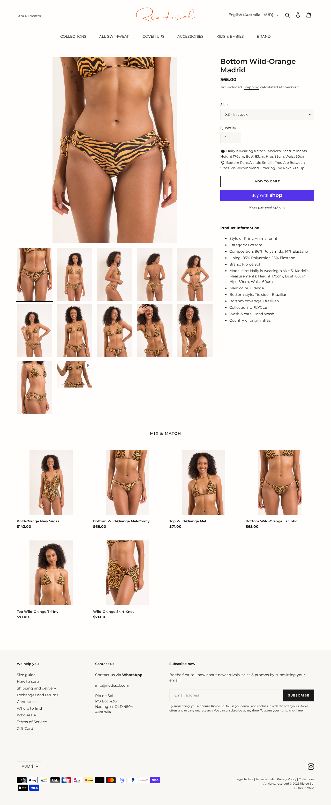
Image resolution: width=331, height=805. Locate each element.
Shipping (251, 87)
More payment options (267, 207)
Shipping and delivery (36, 688)
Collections (306, 779)
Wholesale (26, 715)
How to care (28, 681)
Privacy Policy (287, 779)
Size (224, 104)
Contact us (26, 701)
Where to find (29, 708)
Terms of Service (32, 721)
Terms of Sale (265, 779)
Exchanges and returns (37, 695)
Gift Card (25, 728)
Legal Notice (244, 779)
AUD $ (28, 766)
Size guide (26, 674)
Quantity (228, 128)
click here (296, 710)
